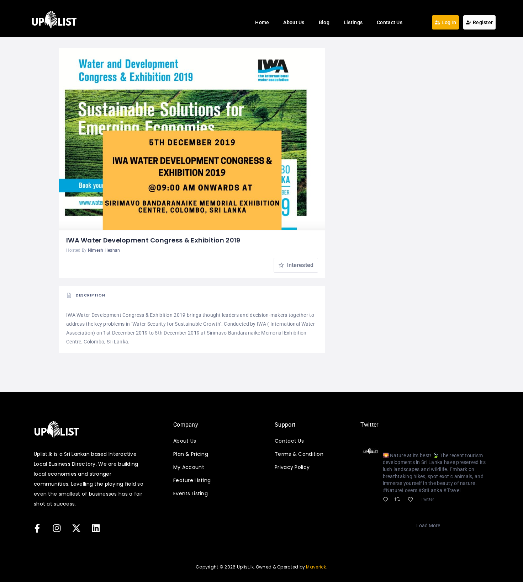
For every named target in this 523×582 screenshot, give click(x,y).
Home (262, 22)
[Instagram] (56, 528)
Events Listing (190, 493)
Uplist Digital (399, 446)
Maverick (316, 567)
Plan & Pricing (190, 454)
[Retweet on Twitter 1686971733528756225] (399, 500)
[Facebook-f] (37, 528)
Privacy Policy (292, 467)
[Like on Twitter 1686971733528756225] (412, 500)
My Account (188, 467)
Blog (324, 22)
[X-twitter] (76, 528)
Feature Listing (192, 480)
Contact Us (389, 22)
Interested (299, 265)
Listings (353, 22)
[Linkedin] (96, 528)
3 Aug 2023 (455, 446)
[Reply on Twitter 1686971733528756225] (387, 500)
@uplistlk (427, 446)
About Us (293, 22)
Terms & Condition (299, 454)
